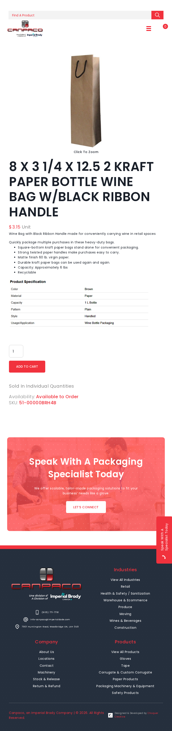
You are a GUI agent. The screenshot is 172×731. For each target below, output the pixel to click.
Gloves (125, 658)
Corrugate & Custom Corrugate (125, 672)
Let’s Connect (86, 507)
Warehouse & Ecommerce (125, 600)
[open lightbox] (86, 101)
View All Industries (125, 580)
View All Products (125, 652)
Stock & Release (46, 679)
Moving (125, 614)
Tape (125, 665)
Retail (125, 586)
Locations (47, 658)
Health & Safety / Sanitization (125, 593)
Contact (47, 665)
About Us (46, 652)
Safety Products (125, 693)
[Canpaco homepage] (25, 28)
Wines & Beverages (126, 620)
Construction (125, 627)
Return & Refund (46, 686)
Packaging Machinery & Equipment (125, 686)
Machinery (46, 672)
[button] (149, 29)
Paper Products (125, 679)
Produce (125, 607)
